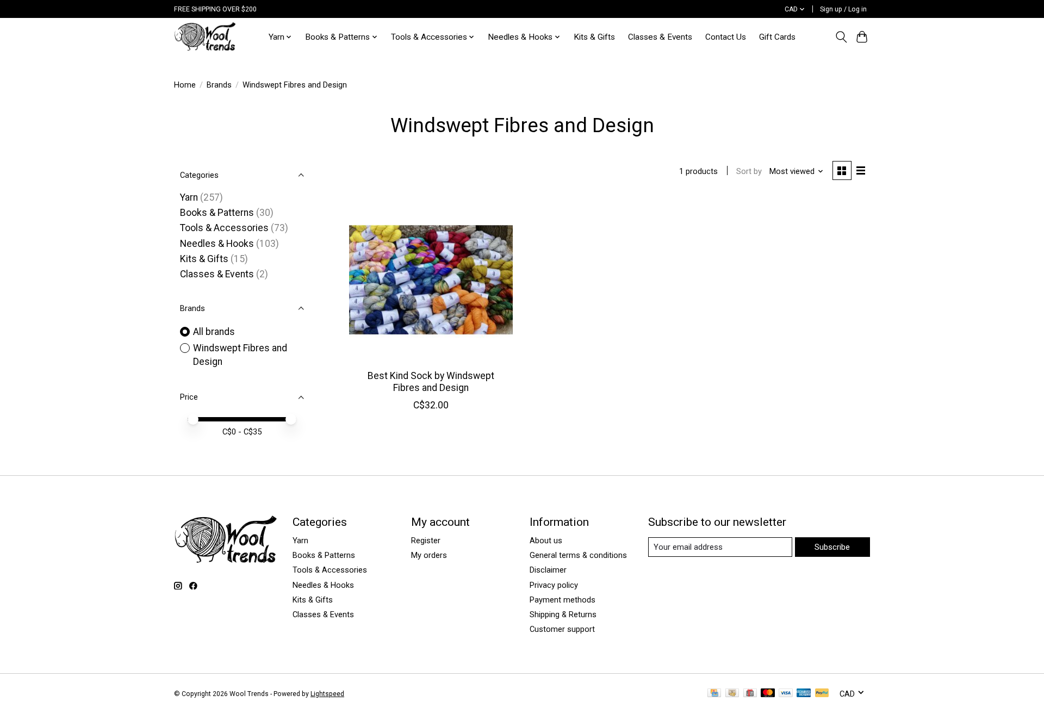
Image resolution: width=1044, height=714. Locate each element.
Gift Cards (777, 37)
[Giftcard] (750, 693)
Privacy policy (554, 585)
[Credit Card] (714, 693)
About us (546, 540)
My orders (429, 555)
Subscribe (832, 547)
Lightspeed (327, 694)
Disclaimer (548, 570)
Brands (219, 85)
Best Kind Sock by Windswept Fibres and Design (431, 381)
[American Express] (804, 693)
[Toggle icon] (841, 37)
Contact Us (725, 37)
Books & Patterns (217, 212)
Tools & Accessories (224, 227)
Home (185, 85)
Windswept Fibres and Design (240, 355)
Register (425, 540)
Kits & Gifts (594, 37)
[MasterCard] (768, 693)
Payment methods (562, 600)
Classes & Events (660, 37)
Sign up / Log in (843, 9)
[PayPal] (822, 693)
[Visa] (786, 693)
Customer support (562, 629)
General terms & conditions (578, 555)
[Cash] (732, 693)
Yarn (189, 197)
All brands (214, 331)
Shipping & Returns (563, 614)
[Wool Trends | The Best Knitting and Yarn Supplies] (205, 37)
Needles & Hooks (217, 243)
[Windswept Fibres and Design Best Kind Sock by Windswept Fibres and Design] (431, 280)
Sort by (749, 171)
